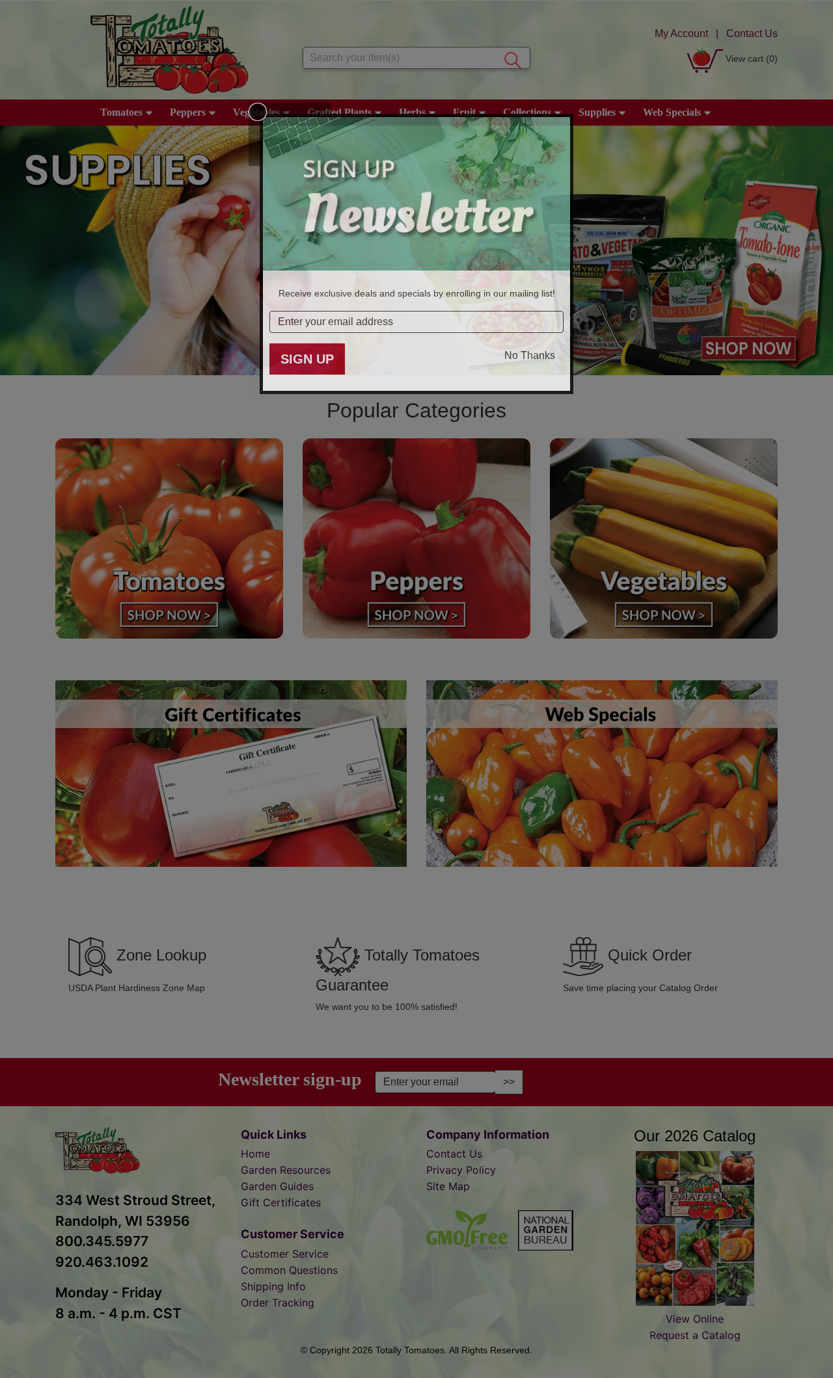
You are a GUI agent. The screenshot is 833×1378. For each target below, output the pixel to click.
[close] (258, 112)
